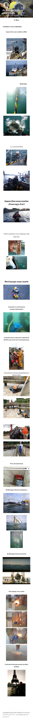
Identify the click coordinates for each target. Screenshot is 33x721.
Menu (17, 20)
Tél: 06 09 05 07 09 (8, 714)
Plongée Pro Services (11, 11)
